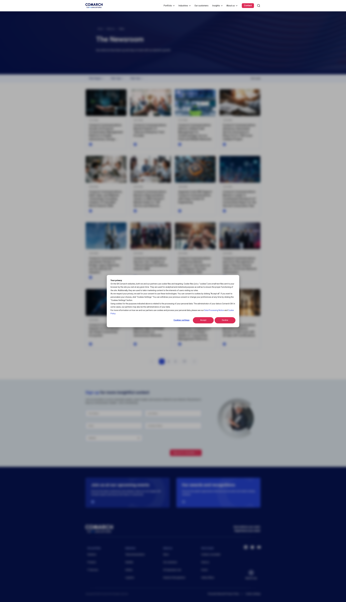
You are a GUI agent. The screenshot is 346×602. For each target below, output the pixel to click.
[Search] (259, 6)
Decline (225, 320)
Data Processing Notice (214, 310)
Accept (203, 320)
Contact (248, 5)
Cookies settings (181, 320)
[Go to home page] (94, 5)
